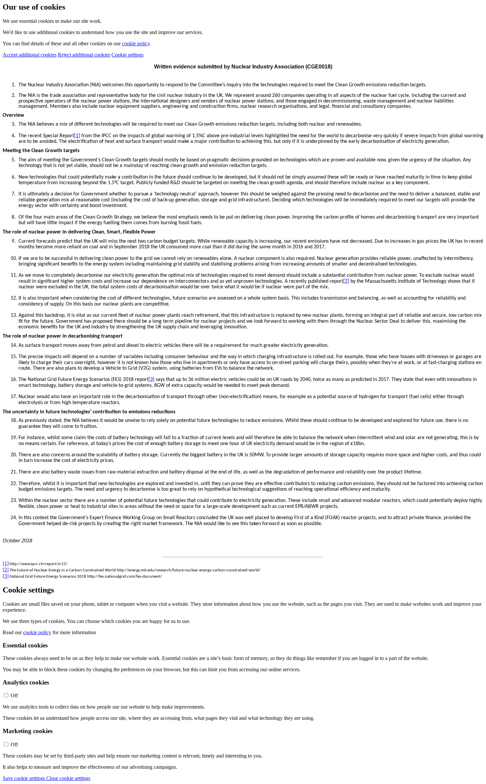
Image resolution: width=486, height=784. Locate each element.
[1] (77, 136)
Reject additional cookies (84, 55)
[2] (346, 281)
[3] (151, 379)
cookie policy (136, 43)
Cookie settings (127, 55)
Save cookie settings (24, 778)
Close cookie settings (68, 778)
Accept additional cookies (30, 55)
